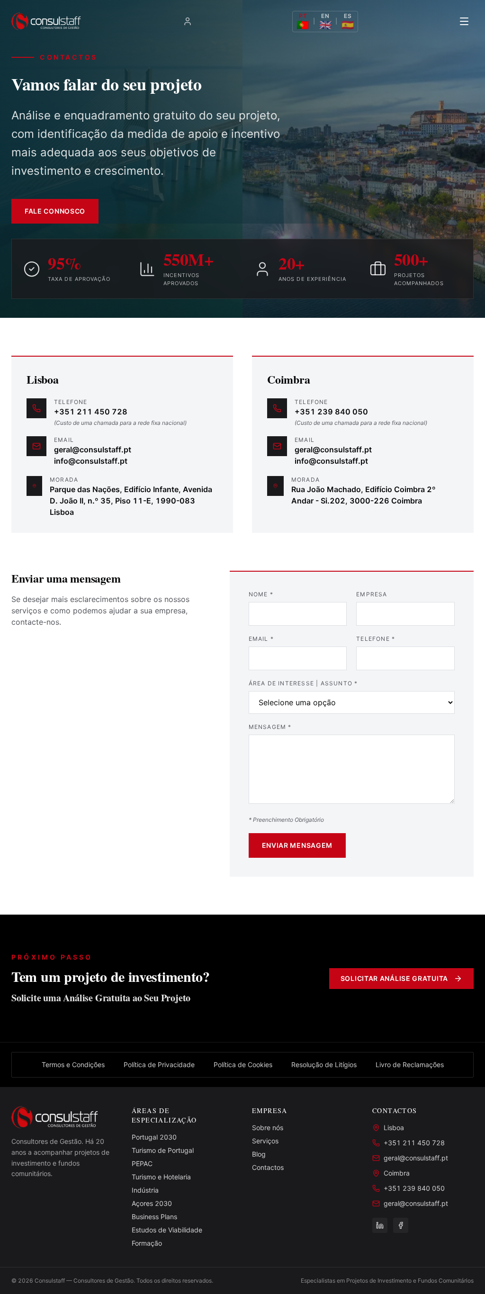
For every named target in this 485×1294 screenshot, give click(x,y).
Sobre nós (267, 1127)
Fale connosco (55, 211)
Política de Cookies (243, 1064)
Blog (259, 1154)
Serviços (265, 1141)
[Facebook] (400, 1225)
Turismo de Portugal (163, 1150)
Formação (147, 1243)
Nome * (261, 594)
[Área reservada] (187, 21)
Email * (261, 638)
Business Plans (154, 1217)
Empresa (371, 594)
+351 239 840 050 (331, 411)
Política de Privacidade (159, 1064)
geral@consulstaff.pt (92, 449)
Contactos (268, 1167)
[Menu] (464, 21)
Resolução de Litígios (324, 1064)
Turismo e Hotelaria (161, 1177)
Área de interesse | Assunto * (303, 683)
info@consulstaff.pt (90, 461)
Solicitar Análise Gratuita (394, 978)
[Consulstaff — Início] (46, 21)
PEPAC (142, 1163)
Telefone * (375, 638)
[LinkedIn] (379, 1225)
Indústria (145, 1190)
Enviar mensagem (297, 845)
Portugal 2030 (154, 1137)
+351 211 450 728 (90, 411)
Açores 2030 (152, 1203)
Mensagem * (270, 726)
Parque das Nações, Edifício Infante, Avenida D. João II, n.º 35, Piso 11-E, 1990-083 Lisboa (131, 501)
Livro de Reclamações (410, 1064)
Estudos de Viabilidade (167, 1230)
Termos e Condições (73, 1064)
